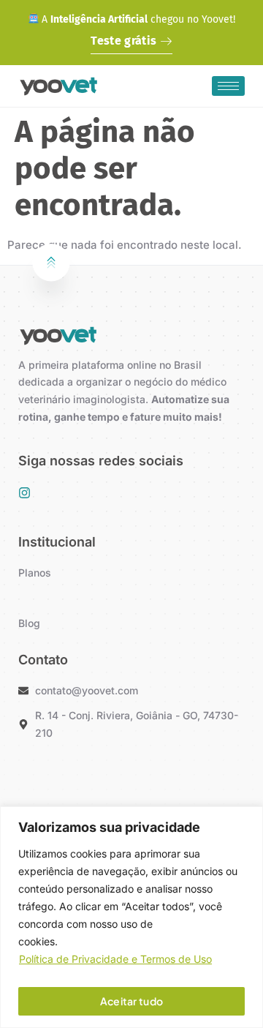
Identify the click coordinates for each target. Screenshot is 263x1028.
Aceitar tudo (131, 1001)
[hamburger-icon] (228, 86)
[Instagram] (24, 493)
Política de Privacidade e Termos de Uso (115, 959)
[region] (131, 917)
